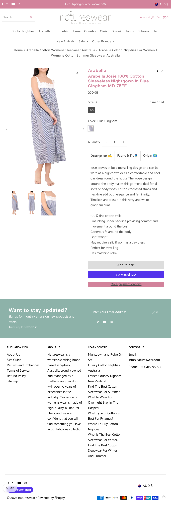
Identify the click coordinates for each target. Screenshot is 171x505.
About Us (13, 354)
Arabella (45, 31)
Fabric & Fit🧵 (127, 155)
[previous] (157, 71)
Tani (156, 31)
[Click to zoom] (77, 73)
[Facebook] (2, 4)
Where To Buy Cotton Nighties (103, 426)
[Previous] (6, 128)
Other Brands (101, 41)
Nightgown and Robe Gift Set (105, 357)
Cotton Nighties (23, 31)
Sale (82, 41)
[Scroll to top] (164, 496)
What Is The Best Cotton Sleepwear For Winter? (105, 437)
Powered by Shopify (51, 498)
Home (18, 50)
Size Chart (157, 102)
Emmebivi (62, 31)
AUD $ (164, 4)
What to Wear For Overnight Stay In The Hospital (103, 403)
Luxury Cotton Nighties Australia (104, 368)
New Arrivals (65, 41)
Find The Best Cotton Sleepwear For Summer (104, 389)
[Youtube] (13, 4)
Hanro (129, 31)
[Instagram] (18, 4)
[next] (162, 71)
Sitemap (12, 381)
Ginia (104, 31)
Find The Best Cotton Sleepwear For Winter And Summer (102, 451)
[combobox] (14, 17)
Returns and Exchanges (23, 365)
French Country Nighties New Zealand (104, 378)
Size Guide (14, 360)
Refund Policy (16, 376)
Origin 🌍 (150, 155)
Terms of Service (18, 370)
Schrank (143, 31)
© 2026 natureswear (21, 498)
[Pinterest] (7, 4)
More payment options (126, 284)
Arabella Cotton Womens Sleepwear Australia (60, 50)
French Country (84, 31)
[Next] (83, 128)
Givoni (116, 31)
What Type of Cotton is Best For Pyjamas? (104, 416)
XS (92, 110)
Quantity (94, 142)
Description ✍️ (101, 156)
